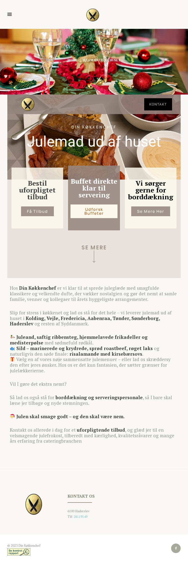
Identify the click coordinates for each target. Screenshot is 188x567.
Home (72, 60)
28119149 (80, 516)
